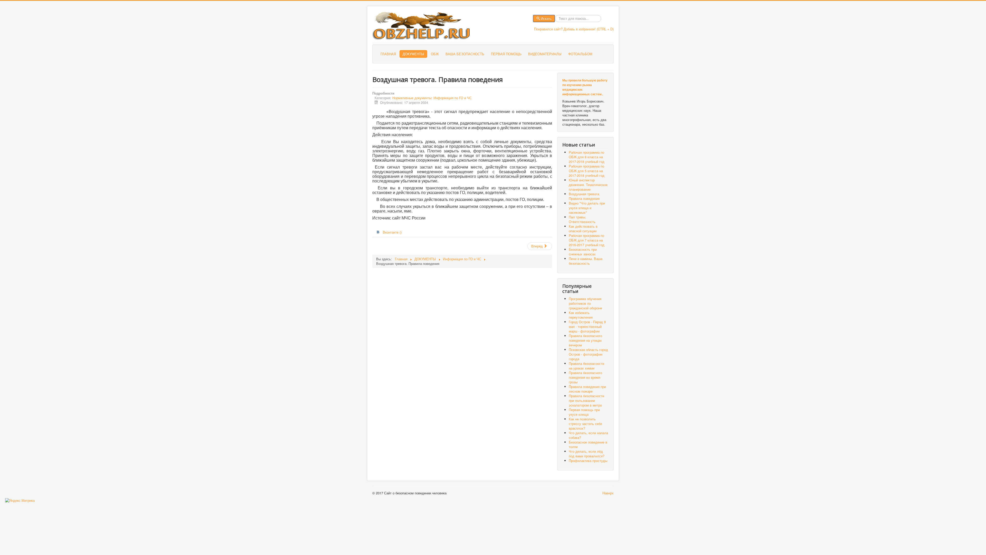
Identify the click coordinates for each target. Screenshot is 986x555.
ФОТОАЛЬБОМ (580, 53)
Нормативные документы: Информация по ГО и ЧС (432, 97)
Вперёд (537, 246)
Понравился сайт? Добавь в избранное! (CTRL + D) (574, 28)
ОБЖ (435, 53)
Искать (546, 18)
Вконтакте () (392, 232)
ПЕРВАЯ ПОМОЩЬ (506, 53)
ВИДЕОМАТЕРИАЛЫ (545, 53)
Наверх (608, 493)
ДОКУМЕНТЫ (413, 53)
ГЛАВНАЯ (388, 53)
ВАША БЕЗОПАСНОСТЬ (464, 53)
